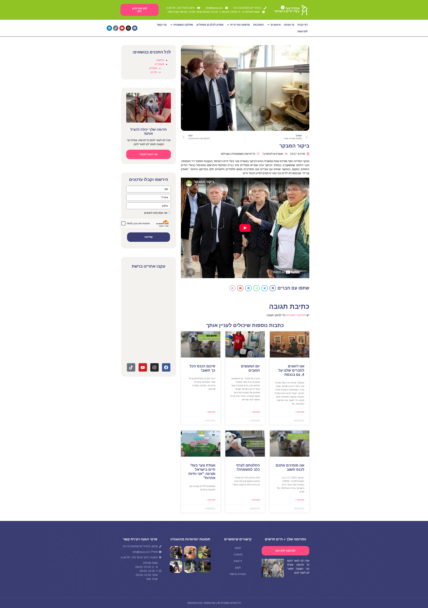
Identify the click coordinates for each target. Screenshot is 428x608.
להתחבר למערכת (296, 315)
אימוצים (276, 25)
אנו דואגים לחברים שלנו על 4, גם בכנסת (291, 370)
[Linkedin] (109, 28)
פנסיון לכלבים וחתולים (209, 25)
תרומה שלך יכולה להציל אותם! (148, 131)
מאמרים (159, 64)
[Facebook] (134, 28)
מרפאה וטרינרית (240, 25)
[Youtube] (122, 28)
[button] (273, 288)
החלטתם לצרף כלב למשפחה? (248, 467)
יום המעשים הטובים (250, 368)
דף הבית (303, 25)
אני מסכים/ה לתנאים (156, 213)
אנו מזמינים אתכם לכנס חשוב (290, 467)
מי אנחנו (289, 25)
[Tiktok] (115, 28)
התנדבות (258, 25)
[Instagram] (128, 28)
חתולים (153, 68)
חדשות (160, 60)
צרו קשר (162, 25)
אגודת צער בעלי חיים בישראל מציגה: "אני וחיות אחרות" (201, 471)
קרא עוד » (299, 412)
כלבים (154, 72)
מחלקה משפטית (183, 25)
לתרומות (302, 31)
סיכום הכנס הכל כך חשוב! (202, 368)
